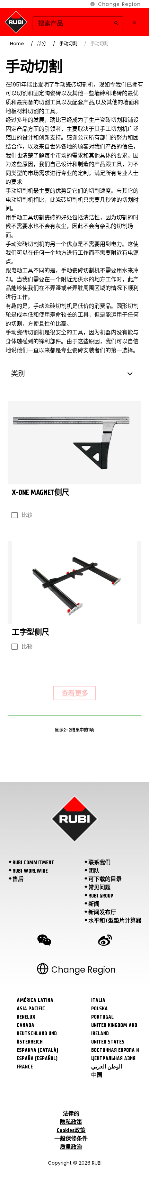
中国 (96, 1075)
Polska (99, 1008)
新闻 (93, 904)
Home (17, 43)
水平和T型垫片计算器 (114, 921)
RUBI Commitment (33, 862)
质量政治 (71, 1147)
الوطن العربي (106, 1067)
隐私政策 (71, 1122)
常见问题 (99, 887)
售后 (18, 879)
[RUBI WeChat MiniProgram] (44, 941)
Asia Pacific (31, 1008)
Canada (25, 1025)
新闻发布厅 (102, 912)
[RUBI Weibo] (105, 941)
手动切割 (68, 43)
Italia (98, 1000)
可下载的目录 (105, 879)
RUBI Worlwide (30, 871)
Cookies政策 (71, 1130)
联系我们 (99, 862)
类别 (18, 374)
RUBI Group (100, 896)
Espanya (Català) (37, 1050)
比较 (27, 515)
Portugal (102, 1017)
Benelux (26, 1017)
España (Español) (37, 1058)
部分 (41, 43)
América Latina (35, 1000)
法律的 (71, 1114)
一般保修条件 (71, 1139)
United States (107, 1042)
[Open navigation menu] (134, 22)
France (25, 1067)
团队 (93, 871)
